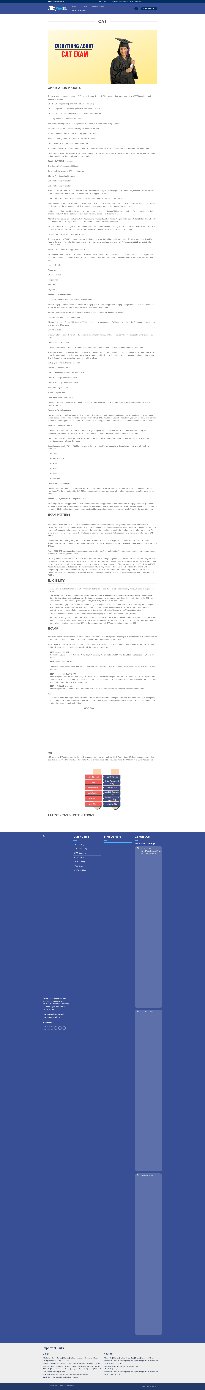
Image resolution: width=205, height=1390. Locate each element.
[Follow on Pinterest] (151, 1)
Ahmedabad (52, 1360)
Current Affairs (123, 1)
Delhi (53, 1358)
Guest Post (138, 1)
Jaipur (45, 1360)
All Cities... (67, 1360)
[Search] (136, 8)
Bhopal (95, 1358)
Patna (113, 1363)
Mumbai (59, 1358)
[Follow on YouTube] (156, 1)
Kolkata (72, 1358)
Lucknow (107, 1363)
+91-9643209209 (147, 1011)
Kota (50, 1363)
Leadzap (154, 1386)
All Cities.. (62, 1371)
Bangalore (79, 1358)
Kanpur (60, 1360)
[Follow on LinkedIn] (153, 1)
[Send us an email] (149, 1)
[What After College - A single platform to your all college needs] (57, 9)
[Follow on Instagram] (145, 1)
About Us (107, 1)
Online (48, 1358)
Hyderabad (88, 1358)
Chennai (66, 1358)
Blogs (131, 1)
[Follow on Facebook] (143, 1)
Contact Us (114, 1)
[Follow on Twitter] (147, 1)
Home (100, 1)
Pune (136, 1366)
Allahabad (97, 1369)
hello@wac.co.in (147, 1175)
